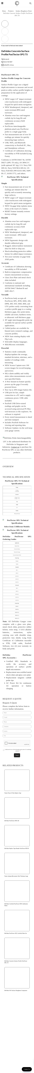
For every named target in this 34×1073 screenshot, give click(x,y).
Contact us (15, 447)
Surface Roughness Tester (24, 11)
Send (17, 755)
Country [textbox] (5, 731)
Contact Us (27, 1069)
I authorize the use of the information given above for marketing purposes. (18, 750)
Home (4, 11)
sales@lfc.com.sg (9, 65)
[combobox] (17, 731)
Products (11, 11)
